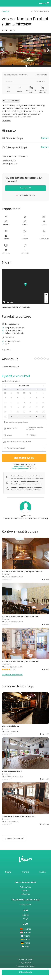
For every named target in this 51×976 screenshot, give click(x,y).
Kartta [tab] (12, 30)
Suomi (8, 872)
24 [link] (5, 412)
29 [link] (18, 393)
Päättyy (33, 435)
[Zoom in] (46, 294)
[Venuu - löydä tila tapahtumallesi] (6, 3)
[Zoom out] (46, 298)
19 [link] (18, 407)
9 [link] (43, 398)
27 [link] (5, 393)
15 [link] (36, 402)
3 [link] (5, 398)
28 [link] (11, 393)
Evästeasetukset (25, 959)
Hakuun (6, 11)
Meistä (26, 915)
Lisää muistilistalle (41, 11)
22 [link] (37, 407)
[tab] (25, 138)
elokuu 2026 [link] (24, 386)
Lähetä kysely (25, 457)
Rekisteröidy (25, 887)
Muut (27, 946)
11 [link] (11, 402)
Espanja (27, 929)
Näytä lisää (6, 121)
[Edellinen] (8, 553)
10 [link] (5, 402)
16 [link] (43, 402)
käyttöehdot (19, 466)
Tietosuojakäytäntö (25, 966)
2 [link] (43, 393)
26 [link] (18, 412)
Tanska (26, 932)
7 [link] (30, 398)
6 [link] (24, 398)
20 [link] (24, 407)
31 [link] (30, 393)
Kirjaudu (25, 890)
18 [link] (11, 407)
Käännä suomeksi (12, 101)
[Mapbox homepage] (8, 302)
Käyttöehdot (25, 962)
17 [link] (5, 407)
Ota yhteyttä (25, 188)
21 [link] (30, 407)
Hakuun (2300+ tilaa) (15, 838)
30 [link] (24, 393)
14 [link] (30, 402)
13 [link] (24, 402)
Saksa (27, 943)
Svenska (25, 872)
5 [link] (17, 398)
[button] (3, 50)
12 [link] (18, 402)
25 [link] (11, 412)
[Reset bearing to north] (46, 301)
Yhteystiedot (25, 904)
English (42, 872)
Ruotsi (27, 939)
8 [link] (36, 398)
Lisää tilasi (25, 894)
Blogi (25, 918)
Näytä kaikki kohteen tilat (12, 674)
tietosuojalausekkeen (20, 469)
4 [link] (11, 398)
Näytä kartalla (41, 75)
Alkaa (9, 435)
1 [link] (11, 416)
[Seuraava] (43, 553)
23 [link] (43, 407)
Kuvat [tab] (4, 30)
